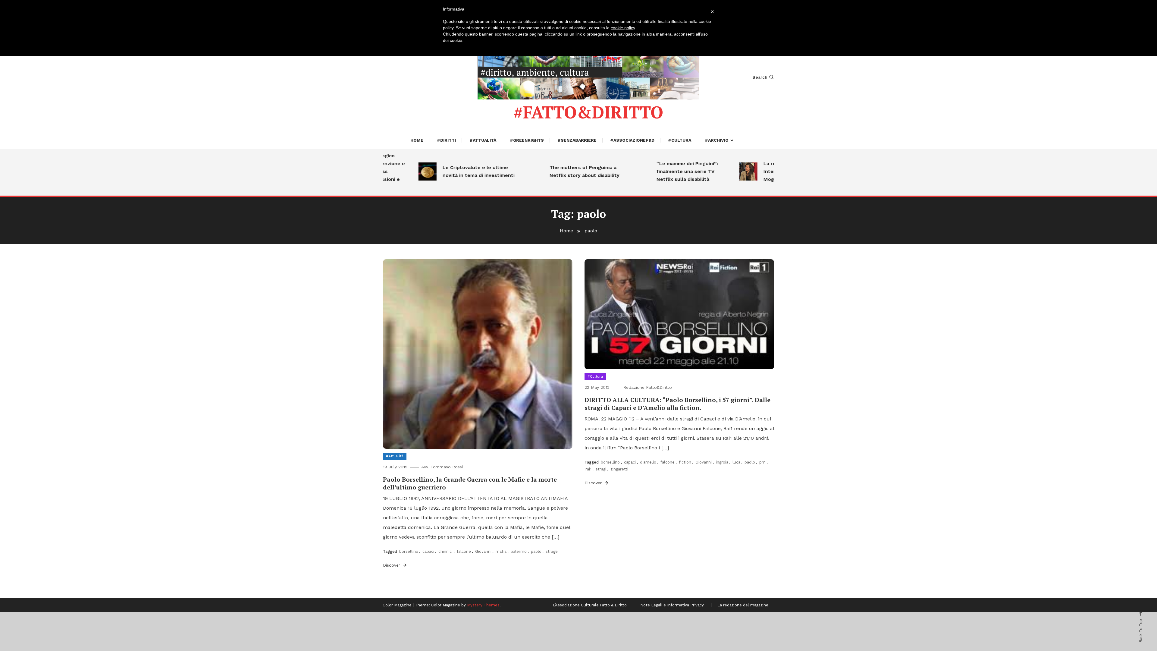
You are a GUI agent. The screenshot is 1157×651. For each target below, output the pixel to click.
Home (416, 140)
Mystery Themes (483, 605)
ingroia (722, 462)
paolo (536, 551)
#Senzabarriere (577, 140)
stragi (601, 469)
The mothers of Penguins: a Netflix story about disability (566, 171)
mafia (501, 551)
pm (762, 462)
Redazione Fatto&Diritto (647, 387)
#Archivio (717, 140)
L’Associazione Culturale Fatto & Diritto (590, 605)
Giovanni (483, 551)
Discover (392, 565)
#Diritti (446, 140)
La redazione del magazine (742, 605)
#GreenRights (527, 140)
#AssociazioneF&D (632, 140)
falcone (464, 551)
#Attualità (482, 140)
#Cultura (679, 140)
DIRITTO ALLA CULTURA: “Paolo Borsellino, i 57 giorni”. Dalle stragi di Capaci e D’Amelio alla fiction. (677, 404)
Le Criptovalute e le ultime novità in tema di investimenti (460, 171)
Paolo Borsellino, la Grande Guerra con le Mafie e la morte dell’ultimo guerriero (470, 483)
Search (759, 77)
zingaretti (619, 469)
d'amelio (648, 462)
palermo (519, 551)
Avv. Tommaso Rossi (442, 466)
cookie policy (623, 27)
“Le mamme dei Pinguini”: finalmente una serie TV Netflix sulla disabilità (668, 171)
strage (552, 551)
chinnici (445, 551)
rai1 (588, 469)
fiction (685, 462)
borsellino (408, 551)
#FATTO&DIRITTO (588, 112)
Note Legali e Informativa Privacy (672, 605)
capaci (428, 551)
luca (736, 462)
